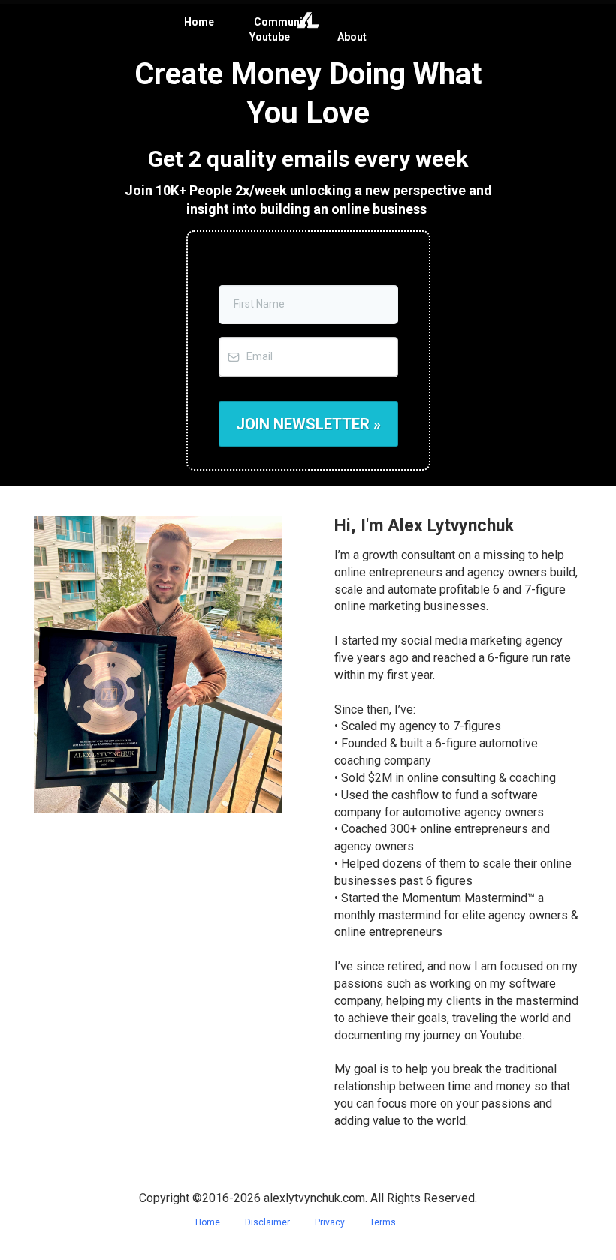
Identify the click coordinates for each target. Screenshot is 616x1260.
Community (283, 22)
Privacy (330, 1222)
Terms (383, 1222)
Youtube (269, 37)
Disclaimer (267, 1222)
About (352, 37)
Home (199, 22)
